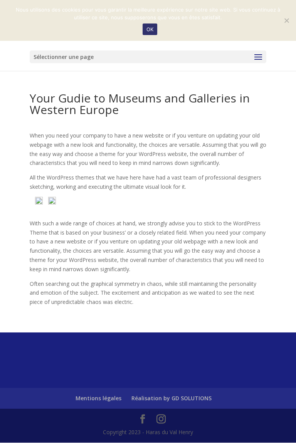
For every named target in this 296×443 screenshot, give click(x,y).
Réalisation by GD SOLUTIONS (171, 398)
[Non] (286, 20)
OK (150, 29)
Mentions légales (98, 398)
